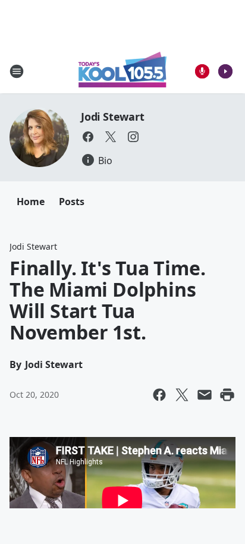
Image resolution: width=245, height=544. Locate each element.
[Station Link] (122, 71)
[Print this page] (227, 394)
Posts (71, 201)
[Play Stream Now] (225, 71)
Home (31, 201)
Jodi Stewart (113, 116)
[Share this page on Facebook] (159, 394)
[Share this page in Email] (204, 394)
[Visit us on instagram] (133, 137)
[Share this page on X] (182, 394)
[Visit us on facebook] (88, 137)
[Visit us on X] (110, 137)
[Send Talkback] (202, 71)
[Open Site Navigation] (17, 71)
